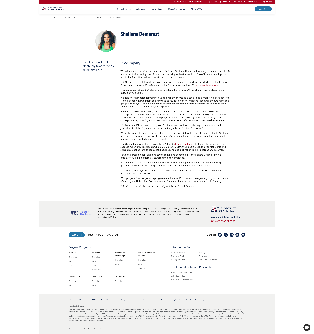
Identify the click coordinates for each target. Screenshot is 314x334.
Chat (240, 2)
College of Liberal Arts (206, 85)
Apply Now (227, 2)
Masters (72, 261)
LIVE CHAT (112, 234)
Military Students (178, 259)
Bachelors (73, 257)
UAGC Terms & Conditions (78, 300)
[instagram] (232, 235)
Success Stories (94, 17)
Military (180, 2)
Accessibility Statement (203, 300)
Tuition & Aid (156, 8)
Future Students (178, 252)
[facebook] (220, 235)
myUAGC (214, 2)
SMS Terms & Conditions (101, 300)
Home (55, 17)
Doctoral (72, 265)
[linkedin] (237, 235)
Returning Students (179, 256)
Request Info (263, 8)
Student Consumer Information (184, 272)
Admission (140, 8)
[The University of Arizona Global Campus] (53, 9)
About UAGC (196, 8)
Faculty (202, 252)
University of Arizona (223, 221)
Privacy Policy (120, 300)
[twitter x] (226, 235)
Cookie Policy (134, 300)
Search (269, 2)
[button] (306, 327)
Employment (204, 256)
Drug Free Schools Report (181, 300)
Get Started (77, 234)
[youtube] (243, 235)
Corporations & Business (209, 259)
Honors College (183, 144)
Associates (96, 269)
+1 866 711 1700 (252, 2)
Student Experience (176, 8)
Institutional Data (178, 276)
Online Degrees (124, 8)
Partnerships (197, 2)
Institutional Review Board (182, 279)
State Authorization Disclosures (155, 300)
